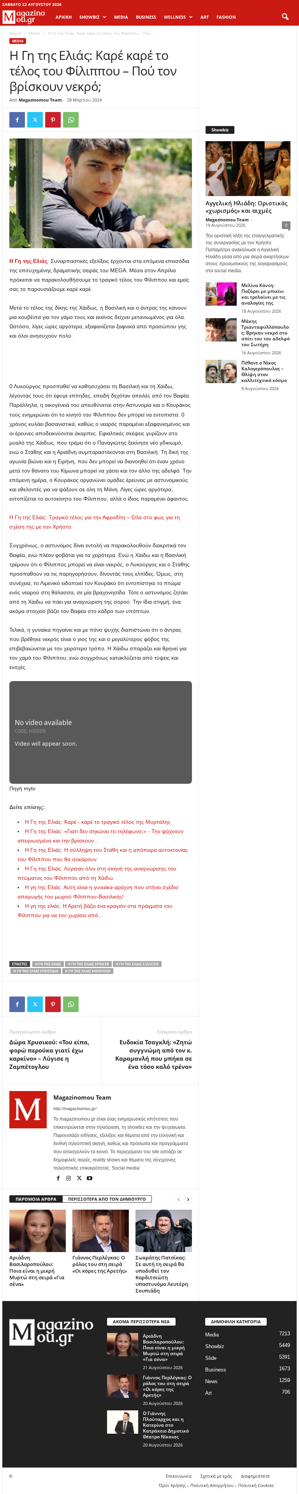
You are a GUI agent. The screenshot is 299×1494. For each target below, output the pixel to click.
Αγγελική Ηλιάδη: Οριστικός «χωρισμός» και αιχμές (246, 206)
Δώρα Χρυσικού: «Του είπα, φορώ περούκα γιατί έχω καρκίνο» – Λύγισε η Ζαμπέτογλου (49, 1054)
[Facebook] (17, 120)
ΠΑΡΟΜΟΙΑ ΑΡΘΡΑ (36, 1199)
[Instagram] (69, 1179)
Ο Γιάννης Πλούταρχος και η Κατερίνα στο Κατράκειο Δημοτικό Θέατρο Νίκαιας (166, 1425)
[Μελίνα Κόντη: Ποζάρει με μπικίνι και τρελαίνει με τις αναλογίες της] (221, 294)
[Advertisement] (101, 361)
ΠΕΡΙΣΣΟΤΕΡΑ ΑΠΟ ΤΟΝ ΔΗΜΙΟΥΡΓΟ (107, 1199)
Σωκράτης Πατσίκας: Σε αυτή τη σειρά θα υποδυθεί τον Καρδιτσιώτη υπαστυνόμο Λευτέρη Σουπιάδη (161, 1274)
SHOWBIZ (89, 17)
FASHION (226, 17)
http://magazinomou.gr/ (75, 1108)
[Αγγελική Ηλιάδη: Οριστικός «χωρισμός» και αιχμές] (248, 168)
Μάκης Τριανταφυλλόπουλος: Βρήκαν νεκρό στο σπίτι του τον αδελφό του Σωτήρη (265, 333)
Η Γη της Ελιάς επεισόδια (35, 971)
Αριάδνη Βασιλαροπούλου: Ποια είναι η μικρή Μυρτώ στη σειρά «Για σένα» (36, 1270)
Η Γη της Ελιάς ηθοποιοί (88, 971)
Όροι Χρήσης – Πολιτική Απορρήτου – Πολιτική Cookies (216, 1485)
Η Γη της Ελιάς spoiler (88, 964)
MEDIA (121, 17)
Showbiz (214, 1346)
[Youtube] (89, 1179)
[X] (35, 120)
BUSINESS (146, 17)
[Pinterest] (53, 120)
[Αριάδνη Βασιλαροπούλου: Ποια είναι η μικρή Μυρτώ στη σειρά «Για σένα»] (37, 1231)
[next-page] (188, 1199)
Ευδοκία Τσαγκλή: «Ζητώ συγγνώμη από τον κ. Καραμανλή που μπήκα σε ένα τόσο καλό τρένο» (153, 1054)
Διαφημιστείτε (255, 1476)
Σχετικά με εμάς (216, 1476)
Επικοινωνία (179, 1476)
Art (208, 1393)
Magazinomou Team (40, 100)
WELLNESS (175, 17)
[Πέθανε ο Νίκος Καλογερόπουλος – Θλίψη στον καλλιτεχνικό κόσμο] (221, 371)
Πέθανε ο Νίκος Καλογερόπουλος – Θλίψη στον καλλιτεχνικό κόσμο (264, 371)
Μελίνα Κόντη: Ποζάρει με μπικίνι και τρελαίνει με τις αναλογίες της (263, 294)
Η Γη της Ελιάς (48, 964)
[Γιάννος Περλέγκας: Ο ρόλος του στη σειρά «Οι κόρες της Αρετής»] (100, 1231)
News (211, 1381)
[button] (285, 17)
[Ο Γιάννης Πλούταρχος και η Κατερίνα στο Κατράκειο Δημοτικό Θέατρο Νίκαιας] (122, 1422)
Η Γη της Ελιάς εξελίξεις (137, 964)
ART (205, 17)
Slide (210, 1358)
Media (34, 33)
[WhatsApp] (71, 120)
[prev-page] (179, 1199)
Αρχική (64, 17)
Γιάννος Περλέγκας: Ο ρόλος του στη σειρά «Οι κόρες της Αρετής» (99, 1264)
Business (215, 1370)
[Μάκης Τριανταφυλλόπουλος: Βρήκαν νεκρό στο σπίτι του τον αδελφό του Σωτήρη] (221, 330)
